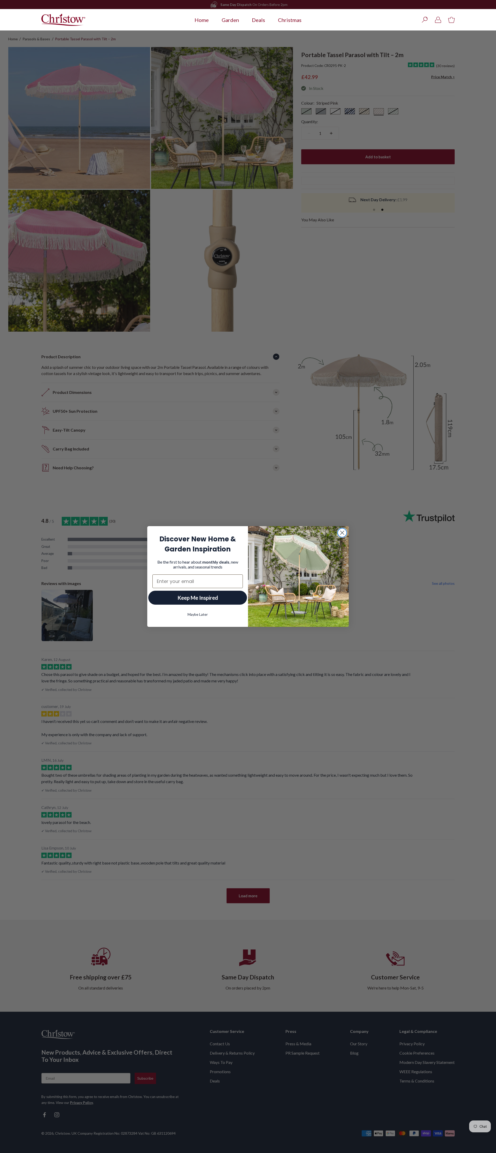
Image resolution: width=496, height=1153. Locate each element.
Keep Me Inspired (197, 598)
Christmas (289, 20)
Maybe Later (198, 614)
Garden (230, 20)
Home (202, 20)
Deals (258, 20)
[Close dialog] (342, 532)
